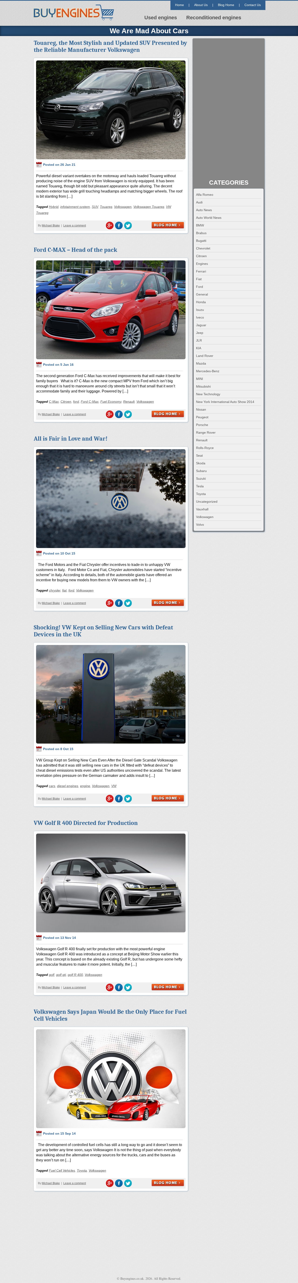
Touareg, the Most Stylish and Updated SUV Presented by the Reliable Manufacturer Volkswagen (110, 46)
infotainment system (75, 207)
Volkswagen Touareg (148, 207)
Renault (129, 401)
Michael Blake (51, 225)
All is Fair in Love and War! (71, 438)
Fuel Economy (110, 401)
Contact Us (252, 5)
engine (85, 786)
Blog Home (226, 5)
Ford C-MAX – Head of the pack (75, 249)
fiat (64, 590)
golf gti (61, 975)
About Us (201, 5)
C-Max (54, 401)
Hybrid (53, 207)
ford (76, 401)
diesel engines (67, 786)
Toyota (82, 1170)
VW (113, 786)
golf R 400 (75, 975)
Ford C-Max (89, 401)
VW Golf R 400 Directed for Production (86, 823)
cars (52, 786)
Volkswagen (123, 207)
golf (51, 975)
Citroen (66, 401)
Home (179, 5)
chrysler (54, 590)
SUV (95, 207)
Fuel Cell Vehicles (62, 1170)
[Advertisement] (229, 109)
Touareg (106, 207)
